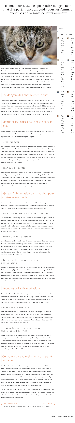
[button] (71, 29)
